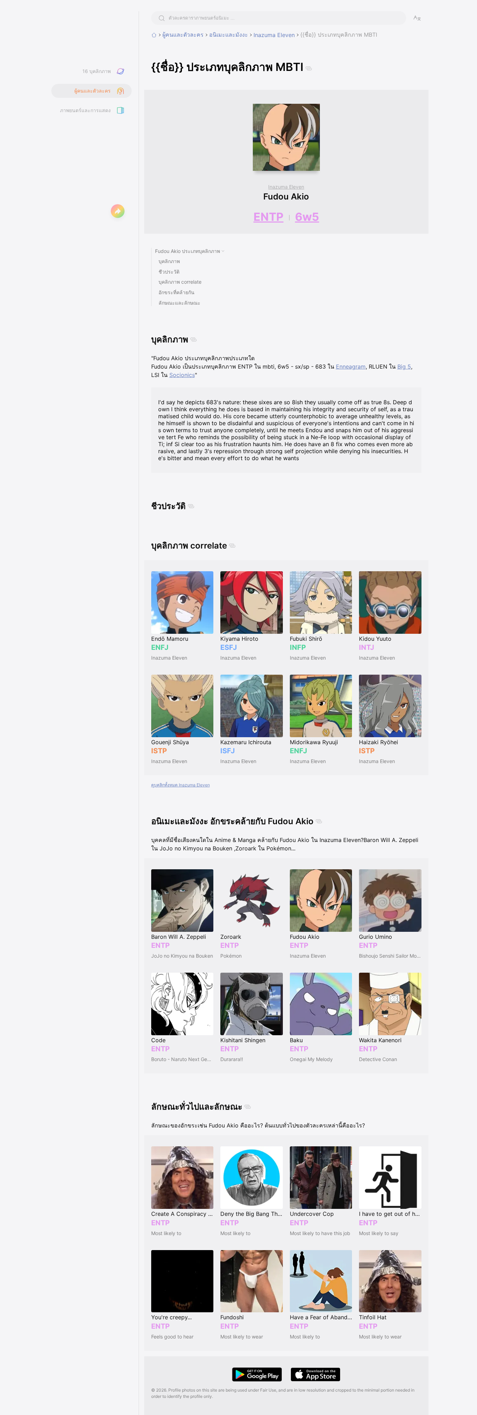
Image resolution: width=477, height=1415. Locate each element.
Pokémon (231, 956)
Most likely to (166, 1233)
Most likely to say (378, 1233)
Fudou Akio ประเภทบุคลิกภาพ (187, 251)
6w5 (307, 217)
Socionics (182, 374)
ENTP (269, 217)
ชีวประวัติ (169, 272)
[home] (154, 34)
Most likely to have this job (320, 1233)
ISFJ (227, 751)
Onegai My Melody (311, 1059)
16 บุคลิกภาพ (96, 71)
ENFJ (159, 647)
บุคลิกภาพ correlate (180, 282)
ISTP (159, 751)
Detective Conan (378, 1059)
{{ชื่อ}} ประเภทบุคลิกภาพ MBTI (338, 34)
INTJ (366, 647)
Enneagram (351, 366)
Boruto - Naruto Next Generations (182, 1059)
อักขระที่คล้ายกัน (177, 292)
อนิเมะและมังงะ (228, 34)
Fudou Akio (286, 196)
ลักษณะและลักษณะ (179, 303)
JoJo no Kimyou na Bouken (182, 956)
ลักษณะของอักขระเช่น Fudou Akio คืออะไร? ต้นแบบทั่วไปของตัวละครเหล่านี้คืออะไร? (258, 1125)
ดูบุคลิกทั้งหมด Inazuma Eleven (180, 785)
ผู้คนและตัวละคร (183, 34)
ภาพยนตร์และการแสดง (85, 110)
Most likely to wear (241, 1337)
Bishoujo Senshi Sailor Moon (390, 956)
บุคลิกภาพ (169, 261)
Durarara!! (231, 1059)
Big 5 (404, 366)
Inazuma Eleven (274, 34)
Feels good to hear (172, 1337)
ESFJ (228, 647)
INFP (298, 647)
